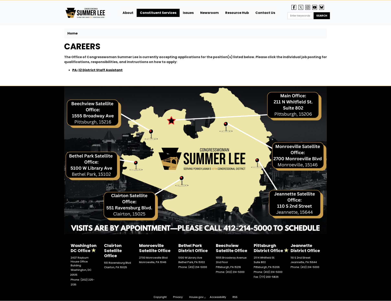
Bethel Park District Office (193, 248)
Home (72, 33)
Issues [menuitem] (188, 12)
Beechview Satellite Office (231, 248)
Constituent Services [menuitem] (158, 12)
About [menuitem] (128, 12)
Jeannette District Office (305, 248)
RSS (235, 297)
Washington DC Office (84, 248)
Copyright (160, 297)
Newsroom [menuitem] (209, 12)
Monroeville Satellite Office (154, 248)
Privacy (178, 297)
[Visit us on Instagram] (308, 7)
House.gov (196, 297)
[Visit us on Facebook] (294, 7)
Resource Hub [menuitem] (237, 12)
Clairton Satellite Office (113, 251)
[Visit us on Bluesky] (322, 7)
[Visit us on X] (301, 7)
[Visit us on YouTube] (315, 7)
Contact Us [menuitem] (265, 12)
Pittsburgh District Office (268, 248)
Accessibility (218, 297)
